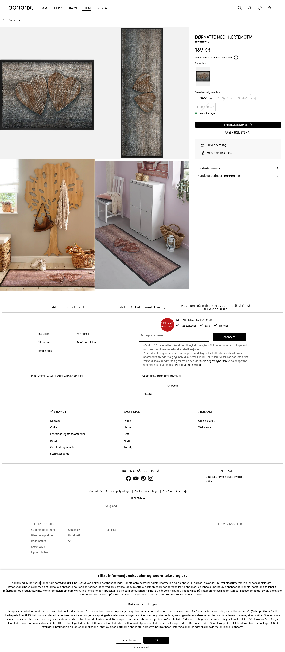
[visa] (159, 385)
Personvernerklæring (188, 364)
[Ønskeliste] (260, 10)
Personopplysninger (118, 491)
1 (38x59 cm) (204, 98)
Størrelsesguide (59, 453)
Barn (73, 8)
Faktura (147, 393)
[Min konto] (250, 10)
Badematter (38, 541)
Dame (44, 8)
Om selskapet (206, 420)
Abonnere (229, 336)
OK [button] (156, 640)
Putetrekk (74, 535)
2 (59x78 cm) (225, 98)
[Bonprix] (21, 10)
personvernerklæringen (157, 626)
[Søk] (239, 8)
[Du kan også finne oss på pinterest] (143, 478)
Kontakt (55, 420)
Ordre (53, 427)
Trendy (101, 8)
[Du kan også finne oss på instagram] (150, 478)
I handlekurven (236, 125)
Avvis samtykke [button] (142, 647)
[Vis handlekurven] (270, 10)
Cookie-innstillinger (146, 491)
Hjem (86, 8)
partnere (34, 582)
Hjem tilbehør (39, 552)
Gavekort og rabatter (63, 447)
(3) (208, 41)
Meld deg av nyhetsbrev (214, 361)
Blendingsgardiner (42, 535)
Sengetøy (74, 529)
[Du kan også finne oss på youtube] (136, 478)
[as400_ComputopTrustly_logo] (173, 385)
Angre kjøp (183, 491)
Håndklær (111, 529)
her (178, 590)
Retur (53, 440)
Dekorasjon (38, 546)
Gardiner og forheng (43, 529)
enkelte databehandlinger (107, 582)
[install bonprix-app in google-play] (72, 386)
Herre (59, 8)
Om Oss (167, 491)
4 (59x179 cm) (205, 106)
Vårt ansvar (205, 427)
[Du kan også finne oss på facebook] (128, 478)
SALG (71, 541)
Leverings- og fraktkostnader (67, 434)
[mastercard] (147, 385)
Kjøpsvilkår (96, 491)
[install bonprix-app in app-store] (44, 386)
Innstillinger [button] (129, 640)
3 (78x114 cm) (247, 98)
